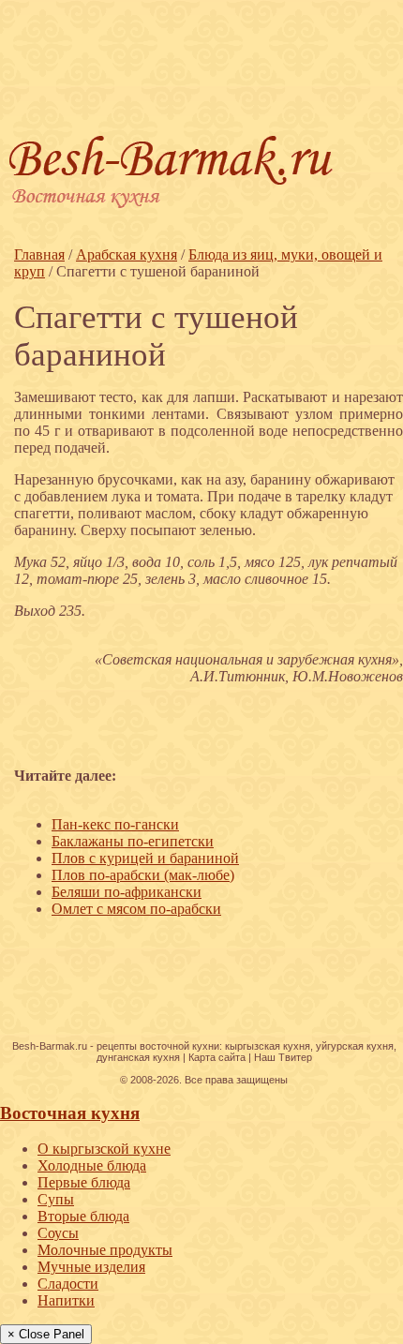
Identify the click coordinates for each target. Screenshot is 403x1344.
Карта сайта (217, 1057)
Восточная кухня (70, 1113)
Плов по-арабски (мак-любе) (143, 875)
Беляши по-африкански (127, 892)
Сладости (67, 1284)
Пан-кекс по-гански (115, 824)
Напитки (66, 1300)
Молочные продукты (104, 1250)
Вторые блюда (83, 1216)
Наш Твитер (283, 1057)
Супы (55, 1199)
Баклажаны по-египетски (133, 841)
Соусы (58, 1233)
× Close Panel (45, 1334)
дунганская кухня (138, 1057)
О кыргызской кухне (104, 1149)
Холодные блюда (91, 1165)
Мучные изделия (91, 1267)
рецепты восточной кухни (158, 1046)
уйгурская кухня (355, 1046)
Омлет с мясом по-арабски (136, 909)
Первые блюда (83, 1182)
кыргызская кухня (267, 1046)
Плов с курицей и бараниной (145, 858)
